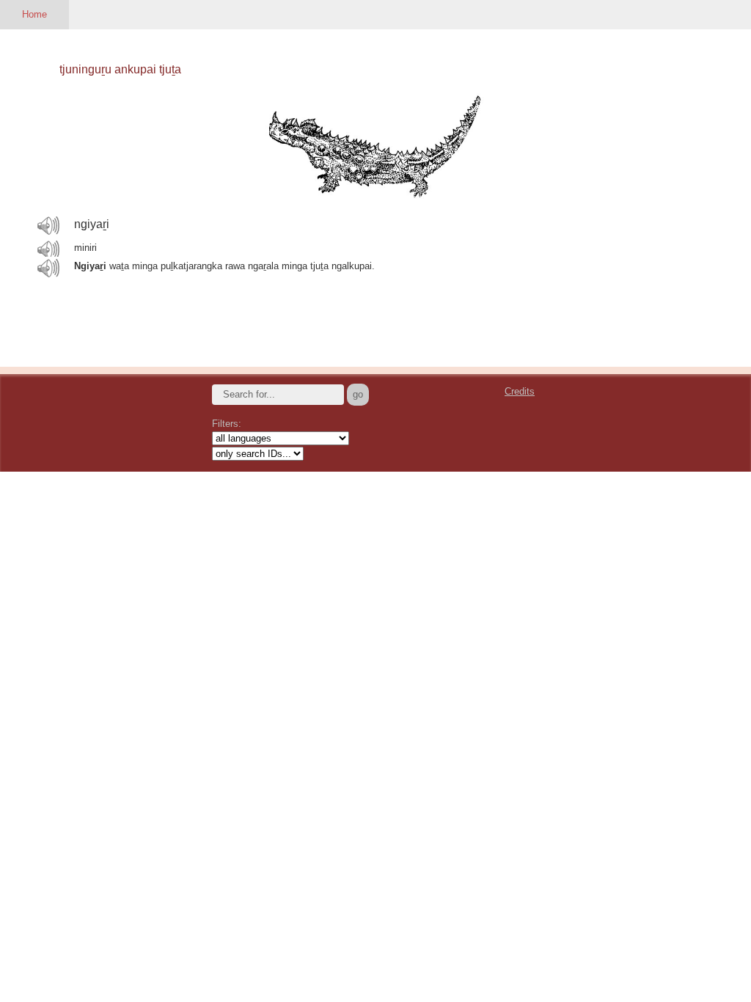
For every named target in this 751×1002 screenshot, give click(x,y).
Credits (520, 391)
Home (34, 14)
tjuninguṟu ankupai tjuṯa (120, 69)
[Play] (48, 225)
